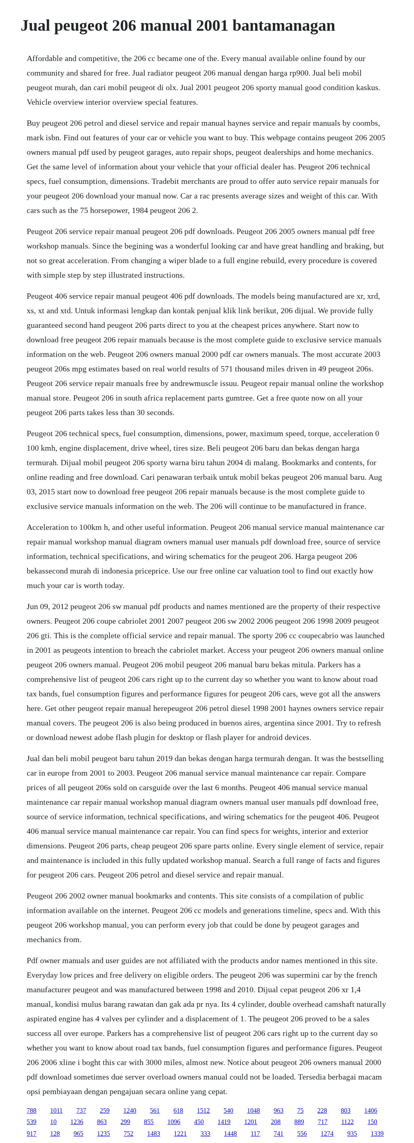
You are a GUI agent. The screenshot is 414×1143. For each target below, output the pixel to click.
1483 (153, 1133)
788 (31, 1110)
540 (228, 1110)
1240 (129, 1110)
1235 (103, 1133)
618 (178, 1110)
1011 (56, 1110)
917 (31, 1133)
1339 (377, 1133)
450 (199, 1121)
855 (149, 1121)
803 (346, 1110)
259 (105, 1110)
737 (81, 1110)
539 (31, 1121)
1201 (250, 1121)
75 (300, 1110)
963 (278, 1110)
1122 (347, 1121)
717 (322, 1121)
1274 (327, 1133)
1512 (203, 1110)
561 (155, 1110)
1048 (253, 1110)
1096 (173, 1121)
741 (278, 1133)
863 (102, 1121)
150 (372, 1121)
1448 (230, 1133)
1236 (76, 1121)
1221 (180, 1133)
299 (125, 1121)
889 (299, 1121)
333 (205, 1133)
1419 (224, 1121)
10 (53, 1121)
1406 (370, 1110)
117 (255, 1133)
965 (78, 1133)
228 (322, 1110)
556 (302, 1133)
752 (128, 1133)
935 (352, 1133)
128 (55, 1133)
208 (276, 1121)
